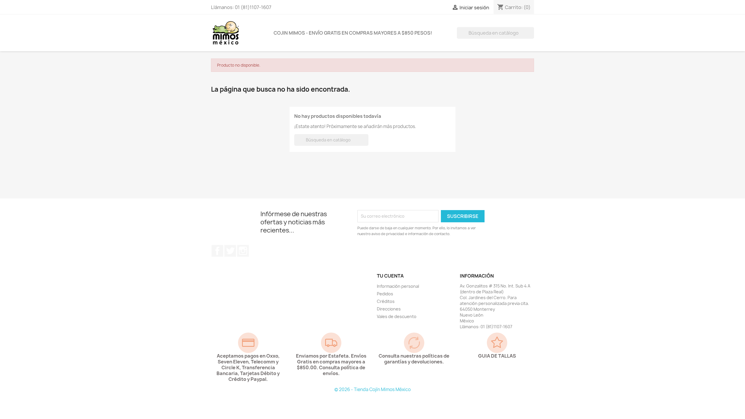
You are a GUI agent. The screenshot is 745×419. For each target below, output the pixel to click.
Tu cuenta (390, 276)
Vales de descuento (396, 316)
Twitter (230, 251)
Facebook (217, 251)
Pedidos (385, 294)
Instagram (243, 251)
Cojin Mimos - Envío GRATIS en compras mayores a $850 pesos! (353, 33)
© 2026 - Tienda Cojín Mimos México (372, 389)
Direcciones (389, 309)
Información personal (398, 286)
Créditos (386, 301)
